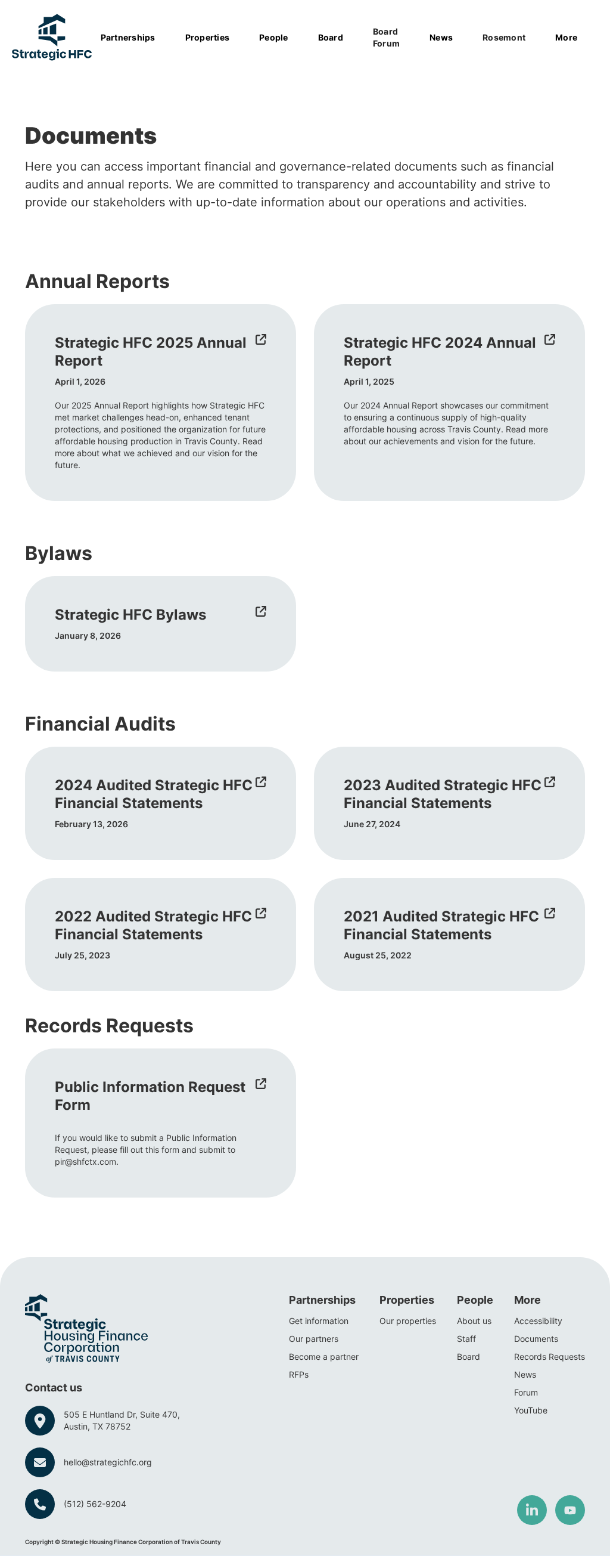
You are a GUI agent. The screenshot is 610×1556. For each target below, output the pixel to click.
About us (474, 1321)
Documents (536, 1339)
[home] (52, 37)
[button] (134, 38)
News (525, 1374)
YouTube (530, 1410)
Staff (466, 1339)
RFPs (299, 1374)
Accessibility (538, 1321)
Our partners (313, 1339)
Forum (526, 1392)
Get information (318, 1321)
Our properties (407, 1321)
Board (468, 1356)
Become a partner (324, 1356)
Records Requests (549, 1356)
